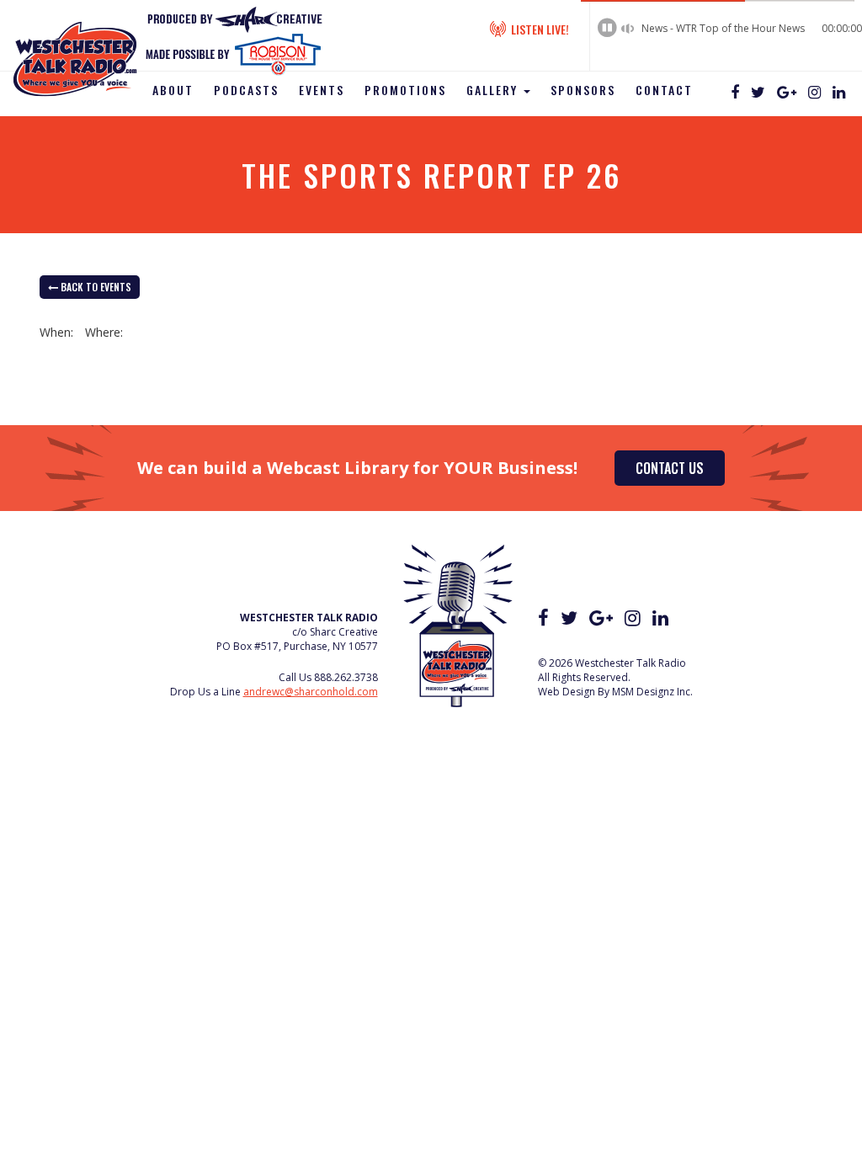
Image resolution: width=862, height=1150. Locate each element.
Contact (664, 89)
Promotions (405, 89)
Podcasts (246, 89)
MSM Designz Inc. (652, 691)
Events (321, 89)
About (173, 89)
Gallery (494, 89)
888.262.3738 (346, 677)
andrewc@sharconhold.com (310, 691)
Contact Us (670, 468)
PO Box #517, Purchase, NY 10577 (297, 646)
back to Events (94, 287)
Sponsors (583, 89)
